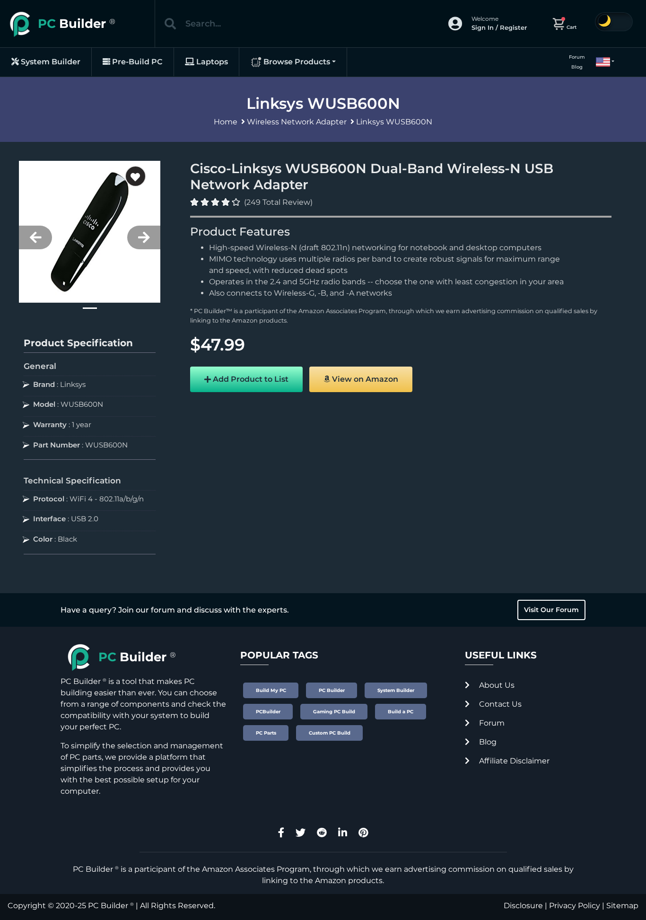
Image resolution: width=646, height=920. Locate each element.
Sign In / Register (499, 27)
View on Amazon (364, 379)
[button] (601, 61)
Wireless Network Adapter (297, 121)
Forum (577, 57)
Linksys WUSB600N (394, 121)
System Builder (49, 61)
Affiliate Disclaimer (513, 760)
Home (225, 121)
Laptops (211, 61)
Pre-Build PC (136, 61)
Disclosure (523, 905)
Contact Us (499, 704)
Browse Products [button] (296, 61)
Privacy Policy (574, 905)
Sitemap (622, 905)
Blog (577, 67)
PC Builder (108, 905)
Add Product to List (249, 379)
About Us (496, 685)
